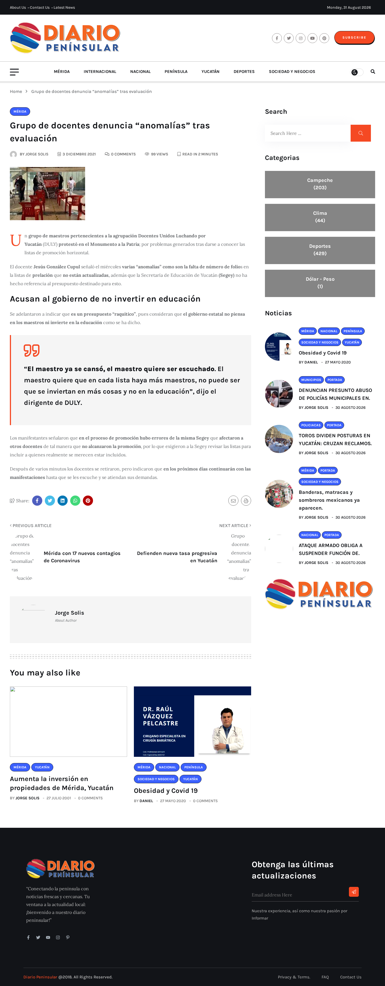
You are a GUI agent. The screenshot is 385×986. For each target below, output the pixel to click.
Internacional (100, 71)
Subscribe (354, 37)
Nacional (140, 71)
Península (176, 71)
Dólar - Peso (320, 282)
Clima (320, 217)
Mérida (62, 71)
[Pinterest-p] (68, 937)
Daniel (146, 800)
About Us (18, 7)
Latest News (64, 7)
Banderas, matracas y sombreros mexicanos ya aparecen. (329, 500)
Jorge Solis (27, 798)
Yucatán (211, 71)
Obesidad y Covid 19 (166, 791)
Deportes (244, 71)
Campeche (320, 184)
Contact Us (40, 7)
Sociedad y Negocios (292, 71)
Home (17, 91)
